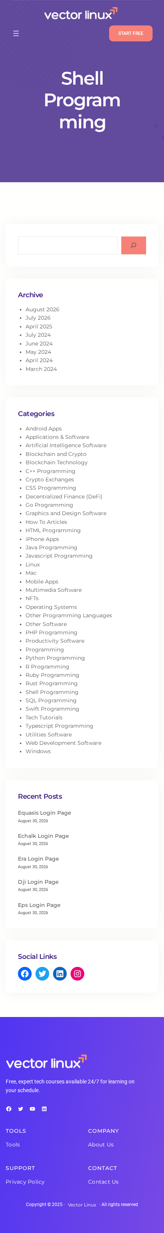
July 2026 (38, 317)
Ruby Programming (52, 675)
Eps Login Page (39, 905)
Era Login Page (38, 858)
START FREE (130, 33)
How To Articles (46, 522)
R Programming (47, 666)
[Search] (133, 245)
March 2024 (41, 369)
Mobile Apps (42, 581)
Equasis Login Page (44, 812)
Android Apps (44, 428)
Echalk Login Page (43, 836)
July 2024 (38, 334)
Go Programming (49, 504)
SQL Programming (51, 700)
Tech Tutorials (44, 717)
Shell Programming (52, 692)
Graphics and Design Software (66, 513)
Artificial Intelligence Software (66, 445)
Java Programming (51, 547)
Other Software (46, 624)
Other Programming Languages (69, 615)
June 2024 (39, 343)
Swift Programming (52, 708)
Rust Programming (52, 683)
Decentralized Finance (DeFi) (64, 496)
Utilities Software (49, 734)
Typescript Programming (59, 725)
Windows (38, 751)
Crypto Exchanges (50, 479)
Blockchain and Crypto (56, 454)
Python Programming (55, 657)
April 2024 (39, 360)
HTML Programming (53, 530)
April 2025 (39, 326)
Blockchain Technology (57, 462)
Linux (33, 564)
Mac (31, 572)
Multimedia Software (54, 590)
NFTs (32, 598)
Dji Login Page (38, 881)
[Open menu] (16, 33)
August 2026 (42, 309)
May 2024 (38, 351)
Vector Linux (82, 1205)
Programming (45, 649)
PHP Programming (51, 632)
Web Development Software (63, 742)
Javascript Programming (59, 555)
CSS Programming (51, 487)
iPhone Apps (42, 539)
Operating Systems (51, 607)
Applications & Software (57, 437)
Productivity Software (55, 640)
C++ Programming (51, 471)
